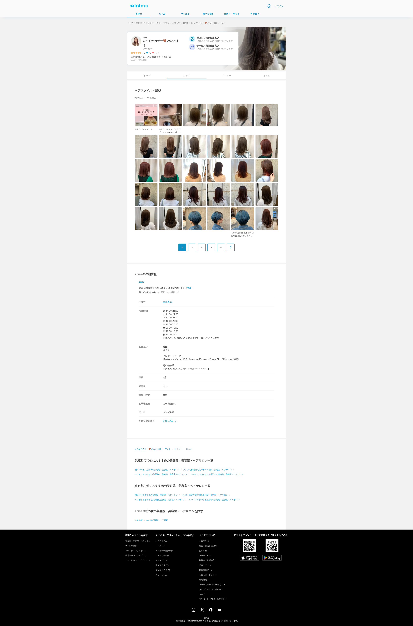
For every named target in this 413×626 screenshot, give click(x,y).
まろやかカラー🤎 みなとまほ (204, 22)
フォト (168, 448)
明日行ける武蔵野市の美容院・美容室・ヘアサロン (157, 469)
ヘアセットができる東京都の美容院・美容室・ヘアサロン (160, 499)
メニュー (226, 75)
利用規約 (203, 579)
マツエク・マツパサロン (135, 550)
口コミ (266, 75)
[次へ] (231, 247)
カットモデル (161, 574)
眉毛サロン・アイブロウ (135, 555)
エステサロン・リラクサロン (137, 560)
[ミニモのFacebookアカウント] (210, 610)
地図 (189, 287)
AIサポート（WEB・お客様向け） (213, 598)
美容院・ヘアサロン (144, 22)
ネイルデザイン (162, 565)
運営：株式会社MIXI (208, 545)
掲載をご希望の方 (207, 560)
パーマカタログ (162, 555)
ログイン (278, 6)
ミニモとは (204, 540)
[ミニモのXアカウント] (202, 610)
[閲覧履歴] (269, 6)
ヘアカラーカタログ (164, 550)
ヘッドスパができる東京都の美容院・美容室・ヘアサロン (214, 499)
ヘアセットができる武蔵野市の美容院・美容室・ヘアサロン (161, 474)
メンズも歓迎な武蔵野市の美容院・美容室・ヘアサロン (207, 469)
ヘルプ (202, 594)
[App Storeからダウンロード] (249, 558)
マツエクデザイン (163, 569)
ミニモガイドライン (208, 574)
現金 (165, 346)
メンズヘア (160, 545)
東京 (158, 22)
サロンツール (205, 565)
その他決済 (168, 365)
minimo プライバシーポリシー (212, 584)
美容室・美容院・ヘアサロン (137, 540)
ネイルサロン (131, 545)
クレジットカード (172, 355)
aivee (185, 22)
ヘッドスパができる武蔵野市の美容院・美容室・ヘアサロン (217, 474)
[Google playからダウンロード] (272, 558)
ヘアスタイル (161, 540)
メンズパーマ (161, 560)
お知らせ (203, 550)
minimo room (205, 555)
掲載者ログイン (206, 569)
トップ (130, 22)
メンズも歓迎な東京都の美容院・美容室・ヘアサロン (204, 494)
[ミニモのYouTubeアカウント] (219, 610)
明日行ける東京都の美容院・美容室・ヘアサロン (156, 494)
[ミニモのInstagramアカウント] (193, 610)
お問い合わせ (169, 420)
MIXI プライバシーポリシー (211, 589)
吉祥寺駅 (176, 22)
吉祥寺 (166, 22)
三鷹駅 (165, 520)
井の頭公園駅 (152, 520)
